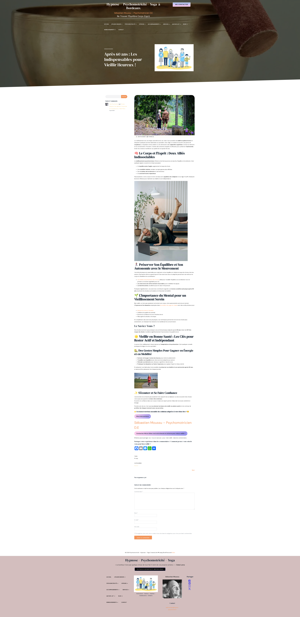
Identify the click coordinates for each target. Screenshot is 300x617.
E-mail (136, 520)
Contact (121, 29)
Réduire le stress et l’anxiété (145, 310)
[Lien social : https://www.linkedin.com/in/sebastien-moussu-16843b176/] (190, 583)
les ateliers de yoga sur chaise (168, 305)
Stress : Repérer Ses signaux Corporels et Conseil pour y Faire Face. (118, 106)
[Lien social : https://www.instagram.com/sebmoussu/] (190, 586)
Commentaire (138, 491)
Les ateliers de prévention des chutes (148, 279)
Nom (136, 513)
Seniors (136, 465)
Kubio (173, 552)
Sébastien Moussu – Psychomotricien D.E (133, 13)
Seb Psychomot (113, 104)
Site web (136, 526)
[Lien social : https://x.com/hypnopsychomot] (190, 588)
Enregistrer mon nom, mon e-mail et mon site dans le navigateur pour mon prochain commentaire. (164, 533)
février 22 (151, 136)
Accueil (106, 24)
